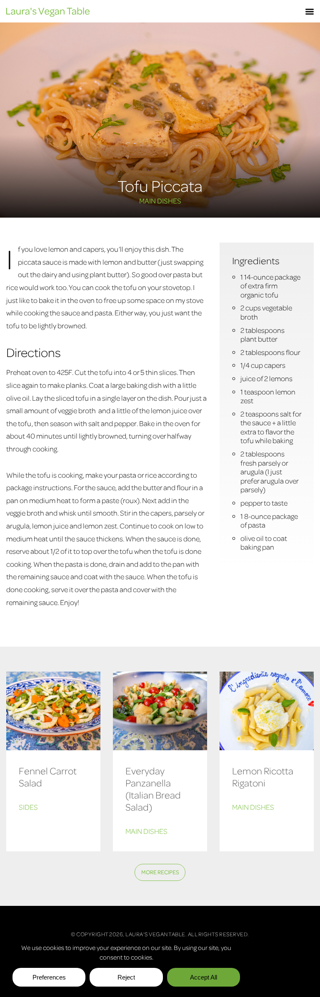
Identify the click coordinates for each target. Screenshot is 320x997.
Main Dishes (160, 200)
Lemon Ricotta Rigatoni (262, 776)
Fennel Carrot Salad (48, 776)
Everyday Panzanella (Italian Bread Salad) (153, 788)
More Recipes (160, 871)
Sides (28, 806)
